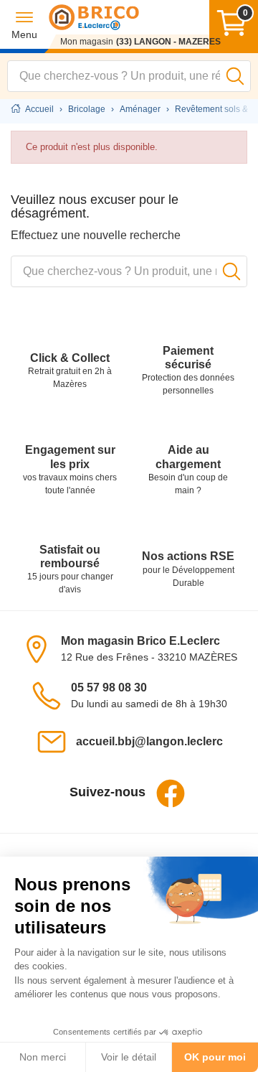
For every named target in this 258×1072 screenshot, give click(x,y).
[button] (24, 24)
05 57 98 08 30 (109, 687)
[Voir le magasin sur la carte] (41, 648)
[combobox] (129, 76)
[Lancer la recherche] (235, 76)
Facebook (170, 793)
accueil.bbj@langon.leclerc (149, 741)
